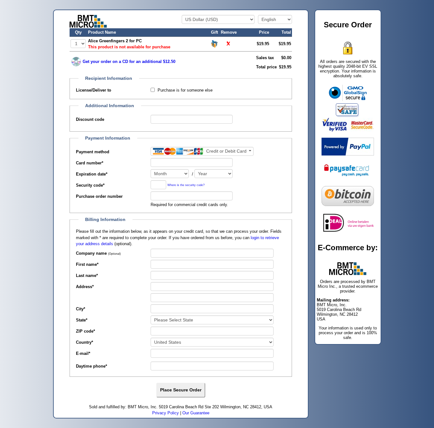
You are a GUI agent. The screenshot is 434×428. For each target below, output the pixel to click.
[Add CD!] (76, 61)
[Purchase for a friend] (214, 43)
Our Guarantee (195, 413)
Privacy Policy (165, 413)
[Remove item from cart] (229, 43)
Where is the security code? (186, 185)
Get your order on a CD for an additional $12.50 (129, 61)
